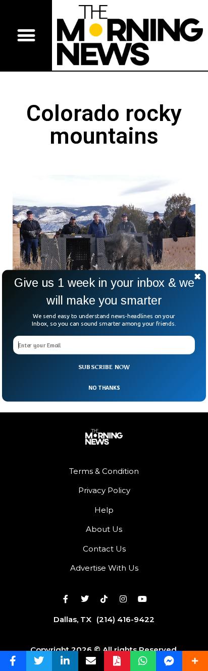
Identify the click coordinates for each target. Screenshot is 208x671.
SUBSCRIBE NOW (104, 367)
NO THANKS (104, 387)
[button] (104, 292)
